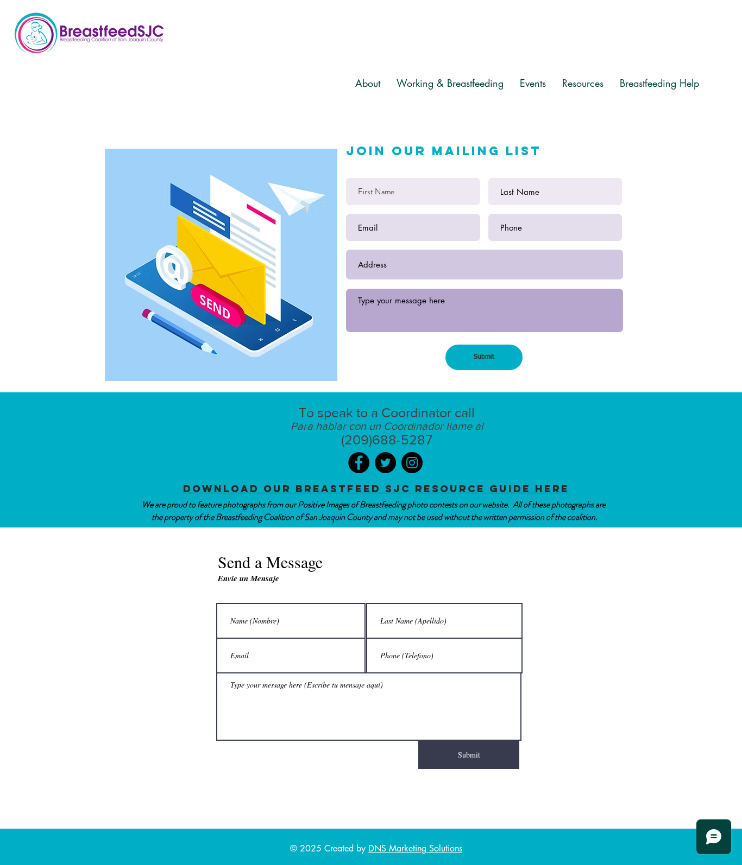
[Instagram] (412, 462)
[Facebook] (358, 462)
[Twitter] (385, 462)
